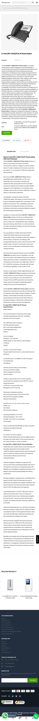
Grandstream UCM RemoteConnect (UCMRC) (11, 631)
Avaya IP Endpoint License (7, 627)
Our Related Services (6, 652)
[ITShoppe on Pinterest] (16, 696)
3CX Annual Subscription (6, 633)
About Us (3, 641)
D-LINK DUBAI (17, 122)
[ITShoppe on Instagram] (20, 696)
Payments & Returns (5, 648)
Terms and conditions (6, 622)
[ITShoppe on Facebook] (9, 696)
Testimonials (4, 643)
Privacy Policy (4, 650)
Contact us (3, 618)
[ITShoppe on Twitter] (12, 696)
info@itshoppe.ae (10, 666)
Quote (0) (37, 539)
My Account (3, 645)
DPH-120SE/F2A (23, 127)
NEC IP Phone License (6, 625)
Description (11, 151)
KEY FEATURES (24, 151)
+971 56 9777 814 (9, 663)
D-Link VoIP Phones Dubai (28, 122)
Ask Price (7, 133)
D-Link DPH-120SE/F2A (19, 126)
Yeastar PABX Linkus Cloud (7, 629)
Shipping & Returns (5, 620)
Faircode (19, 714)
